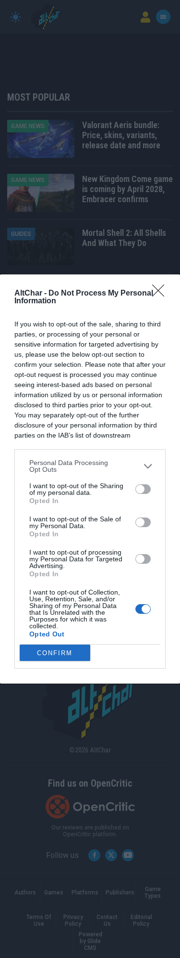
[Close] (161, 294)
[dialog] (90, 479)
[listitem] (90, 466)
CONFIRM (54, 653)
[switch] (143, 489)
